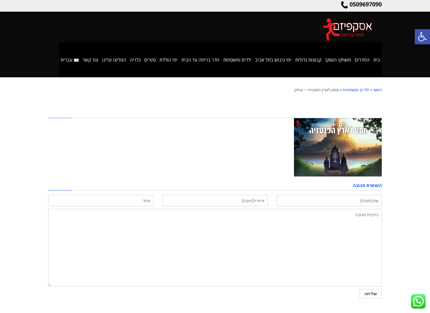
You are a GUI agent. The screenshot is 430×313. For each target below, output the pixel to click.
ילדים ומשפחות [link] (356, 89)
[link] (422, 36)
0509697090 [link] (366, 4)
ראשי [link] (377, 89)
